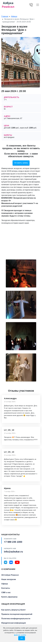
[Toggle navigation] (38, 5)
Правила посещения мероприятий (16, 614)
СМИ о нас (6, 592)
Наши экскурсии (8, 579)
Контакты (5, 588)
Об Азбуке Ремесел (10, 575)
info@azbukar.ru (13, 551)
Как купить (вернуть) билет (13, 610)
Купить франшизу (9, 597)
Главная (4, 16)
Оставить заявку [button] (21, 163)
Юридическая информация (13, 623)
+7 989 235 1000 (13, 541)
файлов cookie (20, 635)
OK (21, 638)
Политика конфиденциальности (15, 619)
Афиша (14, 16)
